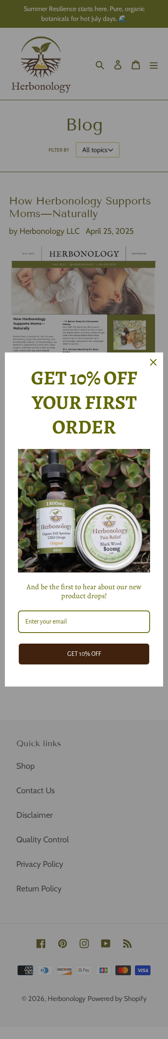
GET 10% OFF (84, 654)
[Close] (153, 362)
